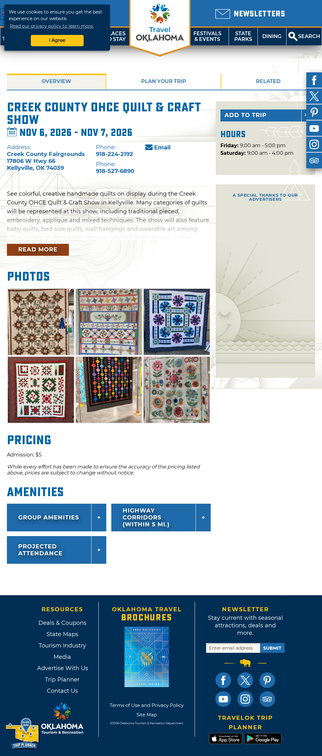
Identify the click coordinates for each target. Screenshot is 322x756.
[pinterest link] (267, 680)
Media (62, 656)
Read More (38, 249)
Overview (56, 81)
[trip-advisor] (314, 160)
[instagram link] (245, 699)
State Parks (243, 36)
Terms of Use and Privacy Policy (147, 705)
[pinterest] (314, 112)
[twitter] (314, 96)
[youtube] (314, 128)
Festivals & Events (207, 36)
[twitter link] (245, 680)
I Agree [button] (57, 40)
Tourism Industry (62, 645)
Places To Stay (115, 36)
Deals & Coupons (62, 622)
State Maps (62, 634)
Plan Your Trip (163, 81)
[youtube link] (223, 699)
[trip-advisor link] (267, 699)
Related (268, 81)
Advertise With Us (62, 668)
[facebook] (314, 80)
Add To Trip (246, 115)
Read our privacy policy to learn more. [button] (52, 26)
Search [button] (309, 36)
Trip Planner (62, 679)
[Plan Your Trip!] (23, 733)
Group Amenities (48, 517)
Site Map (146, 715)
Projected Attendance (40, 550)
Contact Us (62, 690)
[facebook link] (223, 680)
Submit (272, 648)
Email (162, 147)
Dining (271, 36)
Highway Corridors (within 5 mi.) (146, 517)
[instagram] (314, 144)
